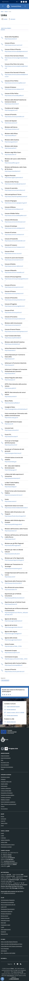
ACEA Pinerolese (5, 948)
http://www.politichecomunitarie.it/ (14, 598)
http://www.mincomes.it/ (12, 104)
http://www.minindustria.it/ (12, 344)
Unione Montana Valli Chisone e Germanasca (11, 946)
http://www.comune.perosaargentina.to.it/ (16, 280)
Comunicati (3, 819)
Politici (2, 769)
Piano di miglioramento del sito (8, 904)
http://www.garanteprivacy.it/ (13, 453)
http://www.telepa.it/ (11, 487)
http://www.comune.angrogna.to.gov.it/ (16, 203)
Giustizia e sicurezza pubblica (7, 795)
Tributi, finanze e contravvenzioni (8, 804)
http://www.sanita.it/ (11, 148)
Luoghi (2, 835)
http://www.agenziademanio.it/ (13, 621)
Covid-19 (3, 821)
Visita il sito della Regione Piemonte (9, 942)
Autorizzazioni (4, 786)
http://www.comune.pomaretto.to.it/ (15, 300)
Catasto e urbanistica (6, 788)
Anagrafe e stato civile (6, 781)
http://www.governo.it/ (11, 110)
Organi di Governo (5, 756)
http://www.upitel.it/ (10, 388)
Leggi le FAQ (4, 907)
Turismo (2, 806)
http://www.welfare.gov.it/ (12, 163)
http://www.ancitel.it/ (11, 396)
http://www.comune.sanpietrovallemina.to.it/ (16, 67)
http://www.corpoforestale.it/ (13, 338)
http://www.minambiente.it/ (13, 171)
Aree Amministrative (5, 758)
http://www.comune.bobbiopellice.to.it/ (16, 215)
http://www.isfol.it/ (10, 373)
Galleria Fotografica (5, 840)
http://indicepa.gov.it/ (11, 470)
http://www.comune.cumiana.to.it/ (14, 234)
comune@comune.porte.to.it (10, 863)
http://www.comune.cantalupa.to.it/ (15, 228)
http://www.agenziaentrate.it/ (13, 640)
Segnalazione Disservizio (6, 911)
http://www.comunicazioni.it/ (13, 325)
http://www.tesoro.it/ (11, 531)
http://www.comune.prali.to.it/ (13, 312)
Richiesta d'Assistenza (6, 913)
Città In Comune (17, 972)
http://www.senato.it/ (11, 39)
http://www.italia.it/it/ (11, 589)
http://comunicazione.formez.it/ (14, 495)
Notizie (2, 816)
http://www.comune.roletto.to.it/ (14, 266)
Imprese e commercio (6, 797)
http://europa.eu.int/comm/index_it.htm (16, 659)
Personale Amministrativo (7, 767)
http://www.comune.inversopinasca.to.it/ (16, 331)
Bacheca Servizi (4, 916)
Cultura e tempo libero (6, 790)
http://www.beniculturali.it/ (12, 554)
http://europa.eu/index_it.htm (13, 646)
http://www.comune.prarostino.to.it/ (15, 319)
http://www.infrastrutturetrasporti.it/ (15, 516)
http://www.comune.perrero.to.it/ (14, 287)
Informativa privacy (5, 920)
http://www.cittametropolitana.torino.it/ (16, 196)
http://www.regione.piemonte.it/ (14, 177)
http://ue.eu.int (9, 424)
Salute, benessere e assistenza (8, 802)
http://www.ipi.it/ (9, 365)
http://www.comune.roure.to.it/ (13, 45)
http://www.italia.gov (10, 462)
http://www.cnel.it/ (10, 577)
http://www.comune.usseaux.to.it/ (14, 89)
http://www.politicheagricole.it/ (13, 524)
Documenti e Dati (5, 762)
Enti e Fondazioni (5, 765)
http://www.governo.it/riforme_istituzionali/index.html (16, 613)
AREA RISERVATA (14, 979)
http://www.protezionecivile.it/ (13, 583)
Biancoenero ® (10, 975)
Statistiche (3, 932)
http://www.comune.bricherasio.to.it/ (15, 222)
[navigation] (3, 6)
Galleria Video (4, 842)
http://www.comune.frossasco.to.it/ (15, 247)
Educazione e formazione (6, 793)
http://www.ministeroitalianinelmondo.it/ (16, 508)
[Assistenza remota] (22, 972)
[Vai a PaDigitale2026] (9, 748)
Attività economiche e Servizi (7, 844)
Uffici (2, 760)
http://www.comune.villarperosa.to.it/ (15, 184)
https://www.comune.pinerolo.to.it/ (14, 671)
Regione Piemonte (5, 1)
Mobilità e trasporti (5, 799)
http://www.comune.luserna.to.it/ (14, 260)
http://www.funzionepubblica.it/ (14, 665)
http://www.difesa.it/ (10, 135)
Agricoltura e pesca (5, 777)
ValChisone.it (4, 951)
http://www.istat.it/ (10, 350)
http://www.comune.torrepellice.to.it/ (15, 83)
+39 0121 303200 (7, 854)
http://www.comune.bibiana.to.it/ (14, 209)
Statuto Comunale (5, 918)
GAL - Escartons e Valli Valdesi (8, 953)
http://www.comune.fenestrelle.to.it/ (15, 241)
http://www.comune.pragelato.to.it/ (15, 306)
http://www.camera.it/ (11, 123)
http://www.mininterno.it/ (12, 129)
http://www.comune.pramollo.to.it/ (14, 116)
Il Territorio (3, 838)
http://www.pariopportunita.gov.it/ (14, 560)
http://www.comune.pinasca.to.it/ (14, 293)
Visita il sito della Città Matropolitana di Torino (11, 944)
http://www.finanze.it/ (11, 604)
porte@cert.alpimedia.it (9, 861)
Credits (2, 927)
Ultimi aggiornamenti (6, 929)
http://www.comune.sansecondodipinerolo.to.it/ (16, 75)
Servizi (6, 11)
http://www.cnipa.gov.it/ (11, 417)
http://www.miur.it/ (10, 539)
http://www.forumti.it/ (11, 445)
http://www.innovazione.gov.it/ (13, 568)
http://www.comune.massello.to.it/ (14, 272)
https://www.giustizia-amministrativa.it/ (16, 409)
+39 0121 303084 (7, 856)
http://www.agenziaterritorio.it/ (14, 627)
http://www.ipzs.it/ (10, 380)
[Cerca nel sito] (25, 6)
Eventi (2, 833)
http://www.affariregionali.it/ (13, 545)
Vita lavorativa (4, 809)
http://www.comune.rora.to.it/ (13, 253)
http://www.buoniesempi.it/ (12, 478)
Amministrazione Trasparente (7, 900)
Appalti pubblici (4, 784)
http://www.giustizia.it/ (11, 142)
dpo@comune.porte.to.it (9, 893)
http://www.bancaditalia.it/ (12, 403)
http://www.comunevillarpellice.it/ (14, 95)
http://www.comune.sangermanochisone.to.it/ (16, 59)
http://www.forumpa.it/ (11, 436)
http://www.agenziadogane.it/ (13, 633)
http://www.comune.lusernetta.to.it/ (15, 190)
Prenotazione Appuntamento (7, 909)
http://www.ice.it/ (10, 359)
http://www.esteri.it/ (10, 154)
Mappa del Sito (4, 934)
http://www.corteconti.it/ (12, 430)
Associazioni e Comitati (6, 847)
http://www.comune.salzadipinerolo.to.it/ (16, 51)
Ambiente (3, 779)
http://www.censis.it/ (11, 501)
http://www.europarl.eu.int (12, 652)
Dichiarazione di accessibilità (7, 902)
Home (2, 11)
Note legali (3, 923)
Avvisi (2, 825)
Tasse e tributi (4, 823)
